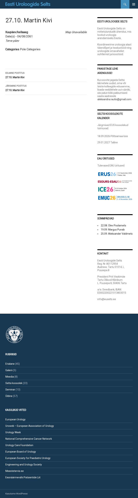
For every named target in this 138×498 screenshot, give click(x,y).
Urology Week (13, 432)
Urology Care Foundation (19, 445)
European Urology (15, 419)
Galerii (8, 370)
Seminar (10, 389)
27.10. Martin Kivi (14, 75)
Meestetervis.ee (14, 471)
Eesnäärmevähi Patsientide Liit (22, 477)
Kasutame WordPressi (16, 493)
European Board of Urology (20, 451)
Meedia (9, 376)
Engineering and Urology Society (23, 464)
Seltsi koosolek (13, 383)
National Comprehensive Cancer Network (28, 438)
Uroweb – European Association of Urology (29, 425)
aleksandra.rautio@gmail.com (114, 99)
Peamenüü (133, 4)
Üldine (8, 396)
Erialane (10, 363)
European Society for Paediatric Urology (27, 458)
